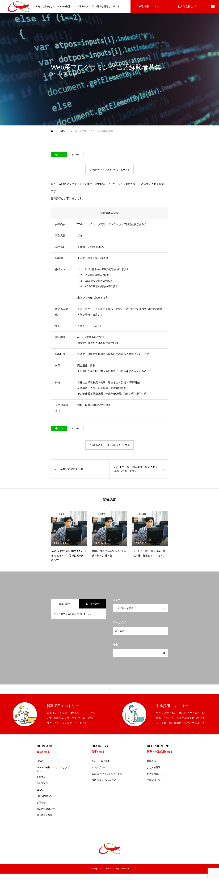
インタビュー (98, 767)
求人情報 (72, 74)
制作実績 (41, 777)
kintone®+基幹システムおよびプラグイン (54, 769)
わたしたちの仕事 (101, 761)
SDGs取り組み (44, 796)
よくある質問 (153, 767)
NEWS (40, 761)
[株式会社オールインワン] (18, 6)
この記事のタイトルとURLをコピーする (109, 169)
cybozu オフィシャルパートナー (108, 774)
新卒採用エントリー (157, 774)
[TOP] (109, 689)
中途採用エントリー (157, 780)
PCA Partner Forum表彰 (104, 780)
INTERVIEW (43, 783)
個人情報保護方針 (46, 808)
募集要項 (151, 761)
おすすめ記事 (92, 603)
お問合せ (41, 802)
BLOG (40, 789)
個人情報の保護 (44, 815)
